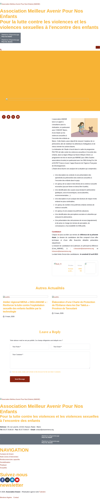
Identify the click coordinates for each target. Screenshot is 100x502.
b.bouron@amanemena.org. (61, 251)
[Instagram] (7, 479)
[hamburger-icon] (98, 47)
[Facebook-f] (2, 479)
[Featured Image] (25, 297)
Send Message (20, 379)
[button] (1, 50)
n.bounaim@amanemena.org (84, 248)
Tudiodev (42, 492)
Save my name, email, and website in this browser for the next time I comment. (36, 372)
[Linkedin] (12, 479)
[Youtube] (17, 479)
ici (58, 235)
